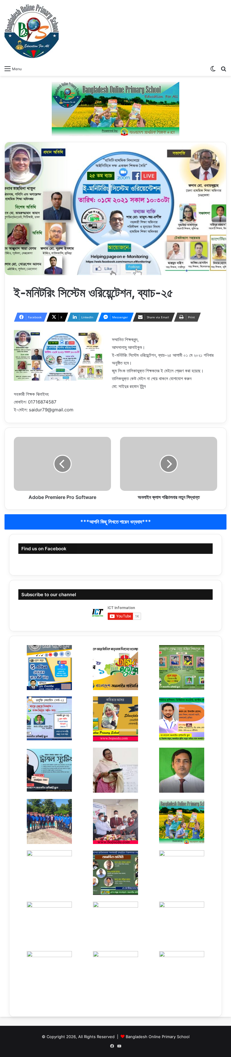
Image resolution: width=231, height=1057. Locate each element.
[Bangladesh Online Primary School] (32, 31)
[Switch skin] (213, 68)
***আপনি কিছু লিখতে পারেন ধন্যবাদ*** (115, 522)
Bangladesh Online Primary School (157, 1036)
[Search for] (223, 68)
